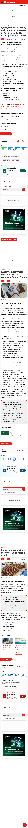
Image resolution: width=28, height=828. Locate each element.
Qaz (11, 39)
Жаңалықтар (11, 10)
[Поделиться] (25, 825)
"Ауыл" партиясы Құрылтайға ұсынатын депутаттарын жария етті (17, 433)
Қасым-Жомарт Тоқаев (10, 686)
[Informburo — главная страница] (10, 2)
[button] (22, 5)
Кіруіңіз (6, 186)
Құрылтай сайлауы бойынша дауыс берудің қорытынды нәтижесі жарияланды (20, 650)
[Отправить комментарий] (23, 189)
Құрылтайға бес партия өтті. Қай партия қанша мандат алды (6, 648)
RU (25, 2)
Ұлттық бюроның (6, 48)
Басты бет (3, 10)
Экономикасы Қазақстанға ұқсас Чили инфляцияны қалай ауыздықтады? (13, 106)
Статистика (16, 160)
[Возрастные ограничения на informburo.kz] (19, 2)
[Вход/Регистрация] (22, 2)
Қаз (8, 39)
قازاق (15, 39)
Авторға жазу (23, 39)
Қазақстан (7, 160)
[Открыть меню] (2, 2)
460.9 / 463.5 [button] (7, 6)
